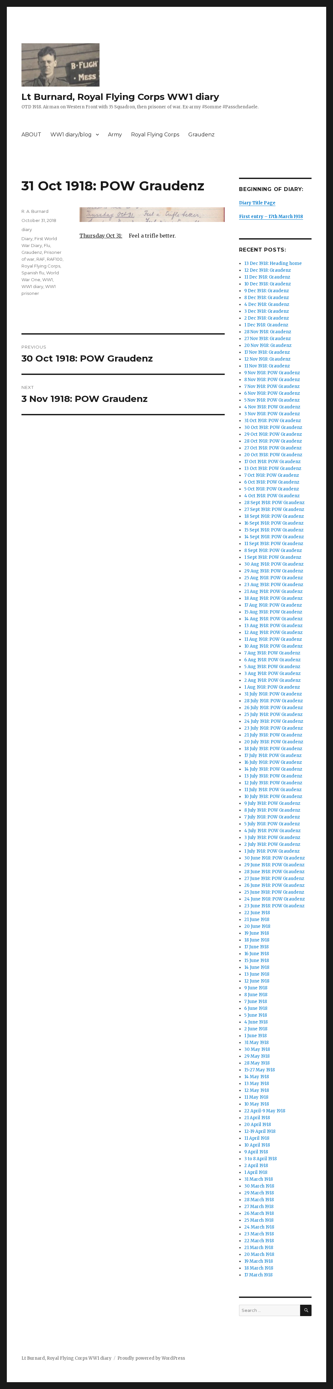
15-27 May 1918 (259, 1070)
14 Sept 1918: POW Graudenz (274, 537)
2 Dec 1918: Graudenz (266, 318)
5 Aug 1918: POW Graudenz (272, 666)
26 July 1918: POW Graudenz (273, 707)
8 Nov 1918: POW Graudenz (272, 379)
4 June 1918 (256, 1022)
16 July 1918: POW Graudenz (273, 762)
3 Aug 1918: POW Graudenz (272, 673)
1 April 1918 (255, 1172)
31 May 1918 (256, 1042)
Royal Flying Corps (155, 134)
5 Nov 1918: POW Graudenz (272, 400)
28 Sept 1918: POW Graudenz (274, 502)
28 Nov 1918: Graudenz (267, 332)
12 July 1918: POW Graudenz (273, 783)
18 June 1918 (256, 940)
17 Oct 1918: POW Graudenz (272, 461)
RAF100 (54, 259)
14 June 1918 (256, 967)
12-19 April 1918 (259, 1131)
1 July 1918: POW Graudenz (272, 851)
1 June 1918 (255, 1035)
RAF (40, 259)
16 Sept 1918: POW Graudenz (273, 523)
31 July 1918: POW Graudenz (273, 694)
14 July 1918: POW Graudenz (273, 769)
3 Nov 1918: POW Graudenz (272, 414)
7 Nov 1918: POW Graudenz (272, 386)
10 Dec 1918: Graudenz (267, 284)
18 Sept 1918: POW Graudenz (274, 516)
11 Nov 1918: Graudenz (267, 366)
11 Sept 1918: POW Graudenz (273, 543)
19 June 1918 (256, 933)
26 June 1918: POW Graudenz (274, 885)
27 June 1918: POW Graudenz (274, 878)
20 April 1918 (257, 1124)
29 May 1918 (257, 1056)
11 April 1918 (256, 1138)
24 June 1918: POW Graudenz (274, 899)
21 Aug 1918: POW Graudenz (273, 591)
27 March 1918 (258, 1206)
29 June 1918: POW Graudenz (274, 865)
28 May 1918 (257, 1063)
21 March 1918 (258, 1247)
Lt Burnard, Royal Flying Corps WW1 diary (120, 96)
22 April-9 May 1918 (264, 1111)
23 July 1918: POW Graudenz (273, 728)
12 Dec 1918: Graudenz (267, 270)
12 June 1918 (256, 981)
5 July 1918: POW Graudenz (272, 824)
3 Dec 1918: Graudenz (266, 311)
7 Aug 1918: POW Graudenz (272, 653)
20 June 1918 (257, 926)
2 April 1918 (256, 1165)
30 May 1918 (257, 1049)
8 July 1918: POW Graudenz (272, 810)
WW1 (47, 279)
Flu (47, 245)
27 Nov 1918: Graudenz (267, 338)
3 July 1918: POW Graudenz (272, 837)
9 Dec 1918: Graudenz (266, 291)
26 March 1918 (259, 1213)
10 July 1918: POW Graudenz (273, 796)
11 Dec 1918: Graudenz (267, 277)
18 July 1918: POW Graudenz (273, 748)
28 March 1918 (259, 1200)
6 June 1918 (255, 1008)
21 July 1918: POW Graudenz (273, 735)
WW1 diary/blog (71, 134)
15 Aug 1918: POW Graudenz (273, 612)
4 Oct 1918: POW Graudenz (272, 496)
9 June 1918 (255, 988)
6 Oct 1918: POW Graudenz (271, 482)
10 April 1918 (257, 1145)
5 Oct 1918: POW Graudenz (271, 489)
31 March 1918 (258, 1179)
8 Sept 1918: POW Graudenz (273, 550)
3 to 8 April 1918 (260, 1159)
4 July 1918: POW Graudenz (272, 830)
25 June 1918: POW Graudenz (274, 892)
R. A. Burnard (34, 211)
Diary (27, 238)
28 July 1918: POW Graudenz (273, 701)
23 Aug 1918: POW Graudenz (273, 584)
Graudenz (201, 134)
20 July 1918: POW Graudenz (273, 742)
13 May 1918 (256, 1083)
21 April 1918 (257, 1118)
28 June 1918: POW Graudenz (274, 871)
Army (115, 134)
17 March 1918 (258, 1275)
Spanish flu (32, 272)
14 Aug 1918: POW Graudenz (273, 619)
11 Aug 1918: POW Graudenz (273, 639)
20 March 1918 (259, 1254)
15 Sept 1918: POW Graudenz (273, 530)
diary (26, 229)
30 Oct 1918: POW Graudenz (273, 427)
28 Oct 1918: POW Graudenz (273, 441)
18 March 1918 (258, 1268)
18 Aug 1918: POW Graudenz (273, 598)
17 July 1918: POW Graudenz (272, 755)
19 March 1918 (258, 1261)
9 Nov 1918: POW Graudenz (272, 373)
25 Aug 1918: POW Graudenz (273, 578)
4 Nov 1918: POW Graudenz (272, 407)
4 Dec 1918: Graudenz (266, 304)
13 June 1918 (256, 974)
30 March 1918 (259, 1186)
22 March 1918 (259, 1241)
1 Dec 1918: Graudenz (266, 325)
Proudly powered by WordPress (151, 1358)
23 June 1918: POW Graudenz (274, 906)
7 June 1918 (255, 1001)
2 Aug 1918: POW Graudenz (272, 680)
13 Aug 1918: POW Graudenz (273, 625)
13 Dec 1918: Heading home (273, 263)
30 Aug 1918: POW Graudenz (273, 564)
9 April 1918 (256, 1152)
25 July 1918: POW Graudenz (273, 714)
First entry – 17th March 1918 (271, 216)
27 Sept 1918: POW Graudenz (274, 509)
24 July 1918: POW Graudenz (273, 721)
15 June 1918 (256, 960)
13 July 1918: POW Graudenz (273, 776)
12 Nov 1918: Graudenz (267, 359)
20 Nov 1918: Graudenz (267, 345)
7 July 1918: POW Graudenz (272, 817)
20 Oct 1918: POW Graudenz (273, 455)
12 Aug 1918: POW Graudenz (273, 632)
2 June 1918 (255, 1029)
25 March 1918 (258, 1220)
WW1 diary (32, 286)
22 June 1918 (257, 912)
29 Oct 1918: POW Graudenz (273, 434)
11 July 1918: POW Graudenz (272, 789)
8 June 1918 (255, 994)
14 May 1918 (256, 1077)
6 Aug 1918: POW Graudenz (272, 660)
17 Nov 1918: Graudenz (267, 352)
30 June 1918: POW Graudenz (274, 858)
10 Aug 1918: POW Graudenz (273, 646)
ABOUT (31, 134)
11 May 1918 (256, 1097)
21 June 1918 (256, 919)
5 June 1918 (255, 1015)
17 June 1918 (256, 947)
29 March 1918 (259, 1193)
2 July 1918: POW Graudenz (272, 844)
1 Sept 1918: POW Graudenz (272, 557)
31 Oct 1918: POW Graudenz (272, 420)
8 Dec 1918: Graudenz (266, 297)
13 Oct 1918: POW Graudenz (272, 468)
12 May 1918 (256, 1090)
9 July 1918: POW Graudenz (272, 803)
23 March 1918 (259, 1234)
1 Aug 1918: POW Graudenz (272, 687)
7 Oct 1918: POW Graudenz (271, 475)
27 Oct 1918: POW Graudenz (272, 448)
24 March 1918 (259, 1227)
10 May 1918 (256, 1104)
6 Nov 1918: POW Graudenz (272, 393)
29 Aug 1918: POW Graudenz (273, 571)
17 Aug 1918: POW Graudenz (273, 605)
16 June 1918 (256, 953)
